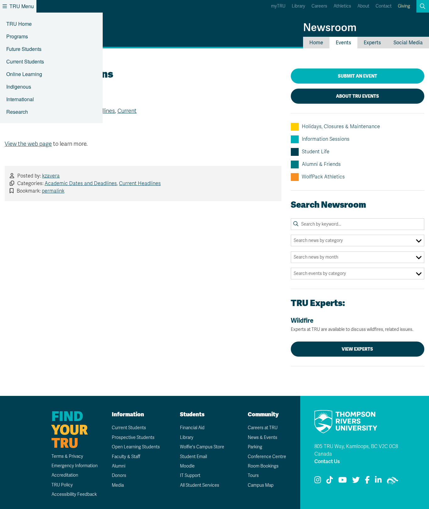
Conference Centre (267, 456)
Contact (384, 6)
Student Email (193, 456)
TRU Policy (62, 485)
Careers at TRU (263, 427)
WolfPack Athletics (323, 177)
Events (343, 42)
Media (118, 485)
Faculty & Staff (126, 456)
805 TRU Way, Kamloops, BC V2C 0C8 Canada (356, 450)
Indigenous (18, 86)
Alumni (118, 466)
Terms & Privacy (67, 456)
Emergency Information (75, 465)
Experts (372, 42)
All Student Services (199, 485)
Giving (404, 6)
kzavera (51, 176)
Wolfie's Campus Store (202, 447)
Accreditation (65, 475)
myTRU (278, 6)
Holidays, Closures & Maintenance (341, 126)
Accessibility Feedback (74, 494)
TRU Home (19, 23)
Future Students (23, 48)
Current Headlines (140, 183)
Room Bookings (263, 466)
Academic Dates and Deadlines (81, 183)
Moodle (187, 466)
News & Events (262, 437)
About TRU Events (357, 96)
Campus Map (261, 485)
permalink (53, 191)
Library (298, 6)
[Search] (295, 224)
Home (316, 42)
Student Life (315, 152)
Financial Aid (192, 427)
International (20, 99)
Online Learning (24, 74)
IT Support (190, 475)
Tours (253, 475)
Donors (119, 475)
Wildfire (352, 324)
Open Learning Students (136, 447)
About (363, 6)
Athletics (342, 6)
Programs (17, 36)
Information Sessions (326, 139)
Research (17, 111)
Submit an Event (357, 76)
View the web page (28, 143)
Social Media (408, 42)
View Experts (357, 349)
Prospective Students (133, 437)
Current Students (25, 61)
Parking (255, 447)
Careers (319, 6)
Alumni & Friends (321, 164)
